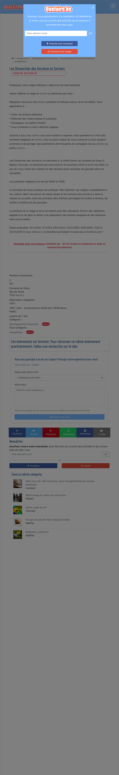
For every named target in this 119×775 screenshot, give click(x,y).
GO (90, 33)
